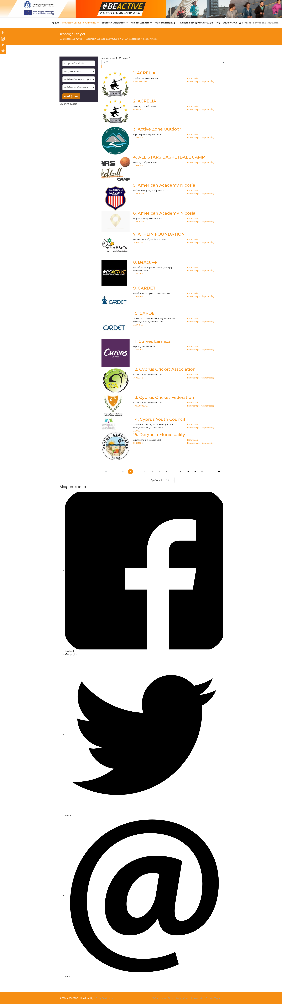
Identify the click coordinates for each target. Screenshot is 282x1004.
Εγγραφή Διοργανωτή (266, 22)
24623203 (138, 349)
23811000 (138, 443)
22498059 (138, 165)
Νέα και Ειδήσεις (140, 22)
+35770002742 (140, 405)
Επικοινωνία (230, 22)
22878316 (138, 430)
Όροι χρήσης (182, 998)
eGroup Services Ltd (104, 998)
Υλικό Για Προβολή (165, 22)
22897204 (138, 273)
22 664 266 (138, 193)
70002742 (138, 377)
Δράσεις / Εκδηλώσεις (113, 22)
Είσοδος (246, 22)
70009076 (138, 242)
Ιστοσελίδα (192, 78)
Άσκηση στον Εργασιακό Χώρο (196, 22)
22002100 (138, 296)
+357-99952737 (140, 81)
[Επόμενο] (202, 471)
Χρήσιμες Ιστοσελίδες (162, 998)
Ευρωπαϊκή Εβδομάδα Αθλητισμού (79, 22)
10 (195, 471)
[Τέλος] (219, 471)
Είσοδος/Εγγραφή (214, 998)
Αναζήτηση (71, 96)
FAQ (218, 22)
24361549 (138, 137)
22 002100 (138, 324)
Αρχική (55, 22)
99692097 (138, 109)
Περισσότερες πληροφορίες (200, 81)
